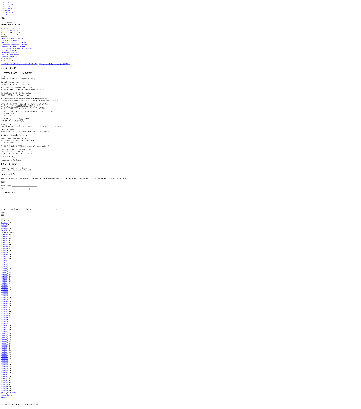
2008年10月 (4, 361)
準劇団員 (4, 230)
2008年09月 (4, 363)
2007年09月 (4, 386)
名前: (2, 182)
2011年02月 (4, 305)
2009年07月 (4, 343)
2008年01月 (4, 378)
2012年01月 (4, 284)
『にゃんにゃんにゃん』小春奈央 (12, 39)
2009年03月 (4, 351)
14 (17, 30)
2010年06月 (4, 321)
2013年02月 (4, 258)
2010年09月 (4, 315)
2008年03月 (4, 374)
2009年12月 (4, 333)
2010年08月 (4, 317)
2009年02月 (4, 353)
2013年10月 (4, 242)
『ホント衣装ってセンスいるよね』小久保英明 (16, 48)
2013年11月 (4, 240)
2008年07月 (4, 367)
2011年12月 (4, 286)
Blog (6, 14)
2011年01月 (4, 307)
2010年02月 (4, 329)
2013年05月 (4, 252)
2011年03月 (4, 303)
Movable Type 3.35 (6, 395)
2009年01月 (4, 355)
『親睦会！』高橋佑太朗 (9, 56)
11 (8, 30)
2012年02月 (4, 282)
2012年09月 (4, 268)
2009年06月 (4, 345)
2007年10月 (4, 384)
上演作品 (8, 6)
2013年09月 (4, 244)
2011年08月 (4, 294)
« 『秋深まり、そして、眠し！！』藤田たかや (16, 64)
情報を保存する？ (9, 192)
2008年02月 (4, 376)
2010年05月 (4, 323)
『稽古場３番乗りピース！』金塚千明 (13, 46)
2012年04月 (4, 278)
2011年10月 (4, 290)
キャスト (4, 223)
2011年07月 (4, 296)
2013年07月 (4, 248)
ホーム (7, 2)
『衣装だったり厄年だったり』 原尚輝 (14, 44)
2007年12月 (4, 380)
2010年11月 (4, 311)
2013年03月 (4, 256)
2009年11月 (4, 335)
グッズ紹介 (8, 8)
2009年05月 (4, 347)
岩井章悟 (4, 227)
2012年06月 (4, 274)
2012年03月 (4, 280)
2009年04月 (4, 349)
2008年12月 (4, 357)
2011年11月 (4, 288)
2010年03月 (4, 327)
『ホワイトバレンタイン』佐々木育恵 (13, 42)
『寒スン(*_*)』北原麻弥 (9, 50)
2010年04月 (4, 325)
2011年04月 (4, 301)
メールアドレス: (6, 185)
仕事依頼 (8, 10)
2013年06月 (4, 250)
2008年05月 (4, 370)
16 (2, 32)
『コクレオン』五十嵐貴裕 (10, 40)
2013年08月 (4, 246)
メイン (35, 64)
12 (11, 30)
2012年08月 (4, 270)
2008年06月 (4, 368)
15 (19, 30)
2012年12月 (4, 262)
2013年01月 (4, 260)
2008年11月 (4, 359)
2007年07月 (4, 390)
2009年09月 (4, 339)
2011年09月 (4, 292)
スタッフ (4, 225)
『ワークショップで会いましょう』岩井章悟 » (54, 64)
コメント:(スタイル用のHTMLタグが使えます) (16, 209)
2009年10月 (4, 337)
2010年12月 (4, 309)
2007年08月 (4, 388)
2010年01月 (4, 331)
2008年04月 (4, 372)
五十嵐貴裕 (4, 229)
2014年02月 (4, 234)
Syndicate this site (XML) (8, 392)
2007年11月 (4, 382)
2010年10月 (4, 313)
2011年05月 (4, 299)
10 (4, 30)
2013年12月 (4, 238)
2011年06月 (4, 298)
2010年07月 (4, 319)
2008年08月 (4, 365)
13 (14, 30)
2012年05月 (4, 276)
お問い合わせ (9, 12)
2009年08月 (4, 341)
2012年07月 (4, 272)
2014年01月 (4, 236)
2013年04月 (4, 254)
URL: (2, 189)
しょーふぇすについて (12, 4)
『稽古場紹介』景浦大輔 (9, 52)
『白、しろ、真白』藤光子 (10, 54)
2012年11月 (4, 264)
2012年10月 (4, 266)
